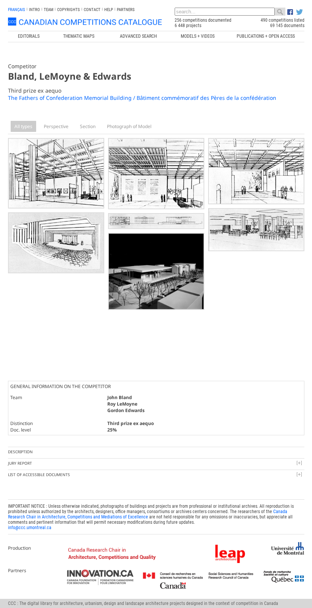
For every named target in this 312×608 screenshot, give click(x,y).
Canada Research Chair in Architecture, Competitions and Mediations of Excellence (147, 514)
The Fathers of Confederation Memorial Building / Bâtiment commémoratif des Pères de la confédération (142, 97)
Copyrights (68, 9)
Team (48, 9)
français (16, 9)
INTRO (34, 9)
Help (108, 9)
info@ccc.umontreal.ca (29, 527)
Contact (92, 9)
